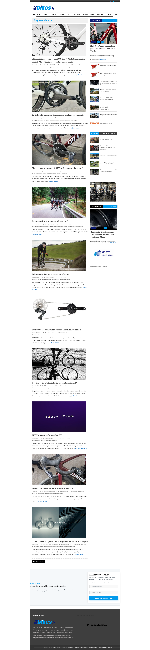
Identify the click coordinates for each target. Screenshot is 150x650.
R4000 (62, 67)
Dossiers (62, 14)
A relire (108, 14)
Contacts (110, 647)
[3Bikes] (44, 621)
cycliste (43, 226)
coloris (46, 546)
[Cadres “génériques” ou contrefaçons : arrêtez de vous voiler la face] (94, 147)
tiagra (69, 67)
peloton (59, 226)
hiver (61, 279)
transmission (73, 67)
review (61, 173)
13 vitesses (36, 334)
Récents (103, 133)
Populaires (95, 133)
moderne (65, 120)
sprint (71, 226)
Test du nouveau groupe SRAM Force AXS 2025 (53, 488)
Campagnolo (36, 120)
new (52, 67)
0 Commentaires (63, 65)
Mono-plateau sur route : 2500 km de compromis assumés (58, 168)
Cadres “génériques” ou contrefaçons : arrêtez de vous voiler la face (107, 147)
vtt (68, 334)
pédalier (59, 67)
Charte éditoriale (102, 647)
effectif (45, 120)
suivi (72, 388)
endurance (40, 279)
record (62, 226)
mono (52, 173)
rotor (61, 334)
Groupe (49, 67)
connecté (42, 440)
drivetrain (44, 67)
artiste (38, 546)
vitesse (79, 226)
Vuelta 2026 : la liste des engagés (108, 65)
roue (72, 120)
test (66, 173)
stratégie (75, 120)
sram (64, 173)
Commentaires (111, 133)
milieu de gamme (59, 120)
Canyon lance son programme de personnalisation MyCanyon (60, 541)
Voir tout (113, 20)
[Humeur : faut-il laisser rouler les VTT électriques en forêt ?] (94, 139)
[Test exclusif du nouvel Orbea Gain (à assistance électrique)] (94, 171)
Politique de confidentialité (90, 647)
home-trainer (51, 440)
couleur (50, 546)
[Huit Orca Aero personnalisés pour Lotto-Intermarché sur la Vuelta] (103, 33)
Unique (73, 546)
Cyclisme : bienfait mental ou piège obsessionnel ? (54, 383)
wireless (70, 334)
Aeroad (35, 546)
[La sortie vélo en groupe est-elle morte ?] (59, 202)
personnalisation (63, 546)
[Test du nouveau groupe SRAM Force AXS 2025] (59, 469)
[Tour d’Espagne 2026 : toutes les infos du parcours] (94, 74)
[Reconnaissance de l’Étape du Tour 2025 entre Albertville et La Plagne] (94, 156)
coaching (35, 279)
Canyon (41, 546)
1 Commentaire (48, 118)
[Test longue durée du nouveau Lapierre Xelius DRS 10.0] (94, 164)
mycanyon (57, 546)
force (42, 173)
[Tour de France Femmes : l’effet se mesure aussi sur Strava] (94, 123)
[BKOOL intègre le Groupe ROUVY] (59, 416)
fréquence (54, 279)
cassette (35, 67)
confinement (36, 226)
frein (47, 67)
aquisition (36, 440)
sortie (68, 279)
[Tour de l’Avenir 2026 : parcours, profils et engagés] (94, 90)
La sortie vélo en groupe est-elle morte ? (50, 221)
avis (36, 173)
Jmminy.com (71, 647)
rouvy (55, 440)
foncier (49, 279)
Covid (40, 226)
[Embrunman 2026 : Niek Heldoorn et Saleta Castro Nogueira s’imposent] (94, 99)
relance (68, 120)
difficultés (41, 120)
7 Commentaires (50, 171)
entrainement (45, 279)
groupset (49, 173)
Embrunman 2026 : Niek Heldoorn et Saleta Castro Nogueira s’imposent (108, 99)
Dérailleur (39, 67)
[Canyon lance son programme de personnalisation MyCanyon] (59, 522)
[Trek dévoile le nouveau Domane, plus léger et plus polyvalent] (94, 115)
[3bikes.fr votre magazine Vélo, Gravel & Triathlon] (34, 14)
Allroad (85, 14)
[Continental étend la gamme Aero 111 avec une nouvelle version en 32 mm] (94, 82)
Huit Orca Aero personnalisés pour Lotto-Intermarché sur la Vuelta (102, 48)
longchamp (51, 226)
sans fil (63, 334)
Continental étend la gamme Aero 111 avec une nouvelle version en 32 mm (108, 83)
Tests (38, 14)
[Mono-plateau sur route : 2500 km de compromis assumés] (59, 149)
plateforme (52, 388)
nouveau (55, 67)
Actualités (93, 42)
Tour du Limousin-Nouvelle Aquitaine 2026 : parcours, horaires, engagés (107, 108)
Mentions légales (79, 647)
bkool (39, 440)
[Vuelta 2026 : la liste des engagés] (94, 66)
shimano (66, 67)
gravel (49, 334)
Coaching (53, 14)
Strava (74, 226)
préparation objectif (59, 388)
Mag (45, 14)
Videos (92, 14)
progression (64, 279)
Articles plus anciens (39, 561)
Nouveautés (100, 14)
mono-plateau (57, 173)
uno (66, 334)
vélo (77, 226)
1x (34, 173)
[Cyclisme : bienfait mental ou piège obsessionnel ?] (59, 364)
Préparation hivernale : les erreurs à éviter (51, 274)
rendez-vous (67, 226)
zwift (82, 226)
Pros (98, 42)
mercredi (56, 226)
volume (75, 388)
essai (40, 173)
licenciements (53, 120)
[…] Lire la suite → (82, 75)
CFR (44, 546)
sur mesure (69, 546)
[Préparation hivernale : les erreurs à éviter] (59, 255)
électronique (41, 334)
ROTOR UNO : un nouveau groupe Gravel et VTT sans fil (56, 330)
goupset (45, 334)
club (34, 388)
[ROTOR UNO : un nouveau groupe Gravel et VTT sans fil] (59, 310)
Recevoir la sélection (104, 598)
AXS (38, 173)
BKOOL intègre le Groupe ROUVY (47, 435)
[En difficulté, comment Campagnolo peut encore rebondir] (59, 96)
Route (69, 14)
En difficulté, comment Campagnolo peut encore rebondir (58, 115)
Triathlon (77, 14)
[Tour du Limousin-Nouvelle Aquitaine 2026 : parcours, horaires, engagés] (94, 107)
